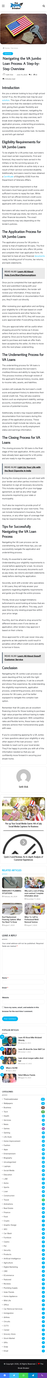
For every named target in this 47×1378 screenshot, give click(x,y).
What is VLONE (11, 1068)
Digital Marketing (11, 1267)
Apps (6, 1149)
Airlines (7, 1317)
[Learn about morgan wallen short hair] (9, 1060)
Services (14, 48)
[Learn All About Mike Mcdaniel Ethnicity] (9, 1041)
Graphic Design (10, 1225)
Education (8, 1175)
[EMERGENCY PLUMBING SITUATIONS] (12, 882)
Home (7, 48)
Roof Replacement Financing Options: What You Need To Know (11, 919)
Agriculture (8, 1263)
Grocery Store (10, 1334)
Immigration (9, 1313)
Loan (6, 1191)
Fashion (7, 1145)
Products (7, 1254)
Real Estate (8, 1208)
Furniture (7, 1238)
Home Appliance (10, 1296)
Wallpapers (8, 1103)
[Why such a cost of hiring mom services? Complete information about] (35, 882)
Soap (6, 1347)
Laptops (7, 1166)
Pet (5, 1246)
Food (6, 1217)
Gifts (6, 1342)
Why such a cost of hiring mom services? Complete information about (34, 893)
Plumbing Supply (11, 1288)
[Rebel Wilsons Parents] (9, 1078)
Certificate (8, 176)
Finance (7, 1212)
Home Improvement (12, 1141)
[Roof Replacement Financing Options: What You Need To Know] (12, 909)
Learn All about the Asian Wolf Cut (31, 1049)
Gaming (7, 1133)
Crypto (6, 1221)
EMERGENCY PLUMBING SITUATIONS (11, 892)
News (6, 1124)
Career (6, 1330)
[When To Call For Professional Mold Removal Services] (35, 909)
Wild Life (7, 1300)
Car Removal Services (13, 1309)
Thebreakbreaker (11, 1099)
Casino (6, 1242)
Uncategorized (10, 1162)
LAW (6, 1179)
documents (39, 256)
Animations (8, 1204)
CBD (5, 1271)
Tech (6, 1112)
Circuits (7, 1321)
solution (6, 100)
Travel (6, 1200)
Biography (8, 1158)
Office (6, 1305)
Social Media (9, 1170)
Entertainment (10, 1154)
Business (7, 1107)
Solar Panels (9, 1292)
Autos (6, 1183)
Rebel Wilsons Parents (26, 1075)
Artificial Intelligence (12, 1259)
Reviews (7, 1284)
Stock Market (9, 1338)
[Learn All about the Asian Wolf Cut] (9, 1051)
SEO (5, 1229)
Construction (9, 1196)
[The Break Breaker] (16, 6)
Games (7, 1128)
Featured (7, 1279)
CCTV (6, 1326)
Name (5, 978)
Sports (6, 1187)
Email (5, 988)
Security (7, 1250)
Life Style (8, 1137)
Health (6, 1116)
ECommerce (9, 1275)
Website (5, 997)
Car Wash (8, 1233)
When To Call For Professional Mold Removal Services (32, 919)
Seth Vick (9, 75)
